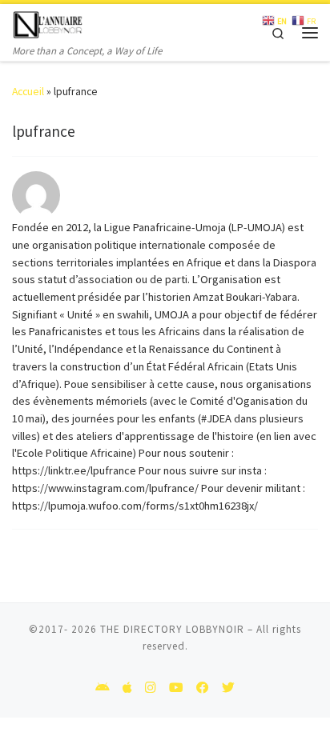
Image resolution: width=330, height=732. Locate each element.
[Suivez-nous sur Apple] (127, 688)
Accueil (28, 91)
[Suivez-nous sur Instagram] (150, 688)
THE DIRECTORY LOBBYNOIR (172, 629)
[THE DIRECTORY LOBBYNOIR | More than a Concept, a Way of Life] (48, 23)
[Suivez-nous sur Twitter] (228, 688)
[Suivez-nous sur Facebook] (202, 688)
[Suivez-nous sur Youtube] (176, 688)
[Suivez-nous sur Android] (102, 688)
